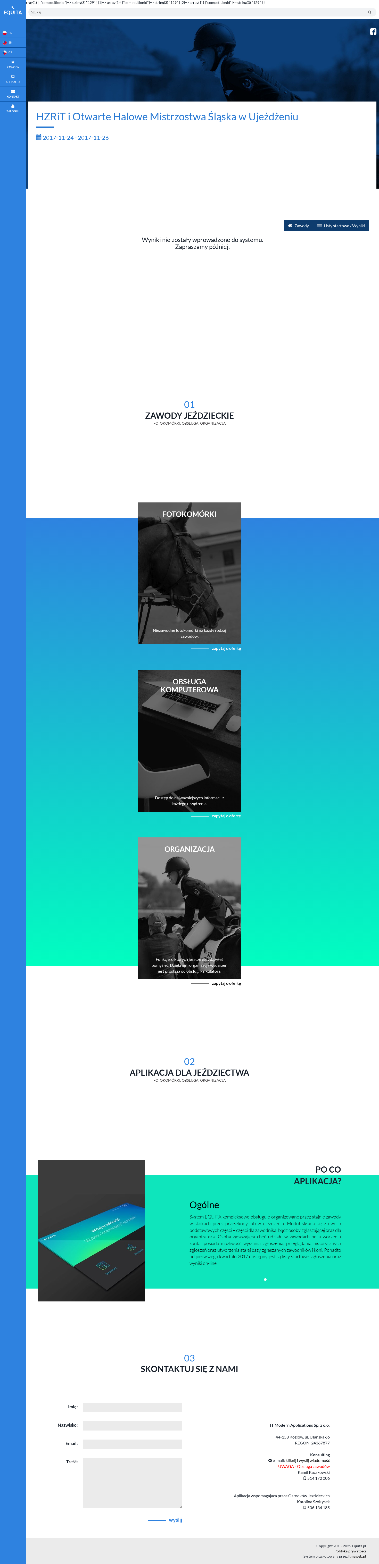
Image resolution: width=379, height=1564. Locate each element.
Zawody (301, 225)
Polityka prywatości (350, 1551)
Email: (71, 1443)
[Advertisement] (202, 182)
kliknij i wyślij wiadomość (308, 1460)
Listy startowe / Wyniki (344, 225)
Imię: (73, 1406)
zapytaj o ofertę (226, 648)
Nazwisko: (68, 1425)
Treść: (72, 1461)
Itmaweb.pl (357, 1556)
